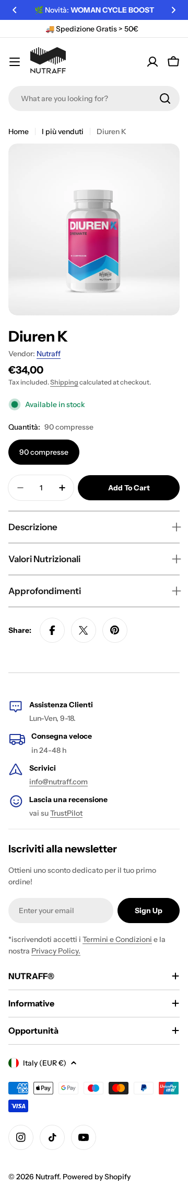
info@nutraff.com (58, 781)
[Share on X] (83, 630)
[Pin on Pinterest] (114, 630)
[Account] (152, 62)
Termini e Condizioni (117, 939)
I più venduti (63, 131)
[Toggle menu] (14, 62)
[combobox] (94, 98)
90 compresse (43, 452)
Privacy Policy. (55, 951)
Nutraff (49, 353)
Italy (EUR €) (44, 1063)
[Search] (165, 98)
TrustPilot (66, 813)
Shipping (64, 382)
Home (18, 131)
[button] (14, 10)
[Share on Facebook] (52, 630)
